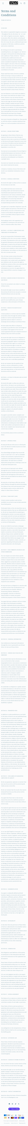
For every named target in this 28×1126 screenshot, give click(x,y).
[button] (3, 3)
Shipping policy (22, 1123)
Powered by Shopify (14, 1120)
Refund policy (22, 1120)
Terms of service (14, 1123)
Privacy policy (7, 1123)
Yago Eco (8, 1120)
